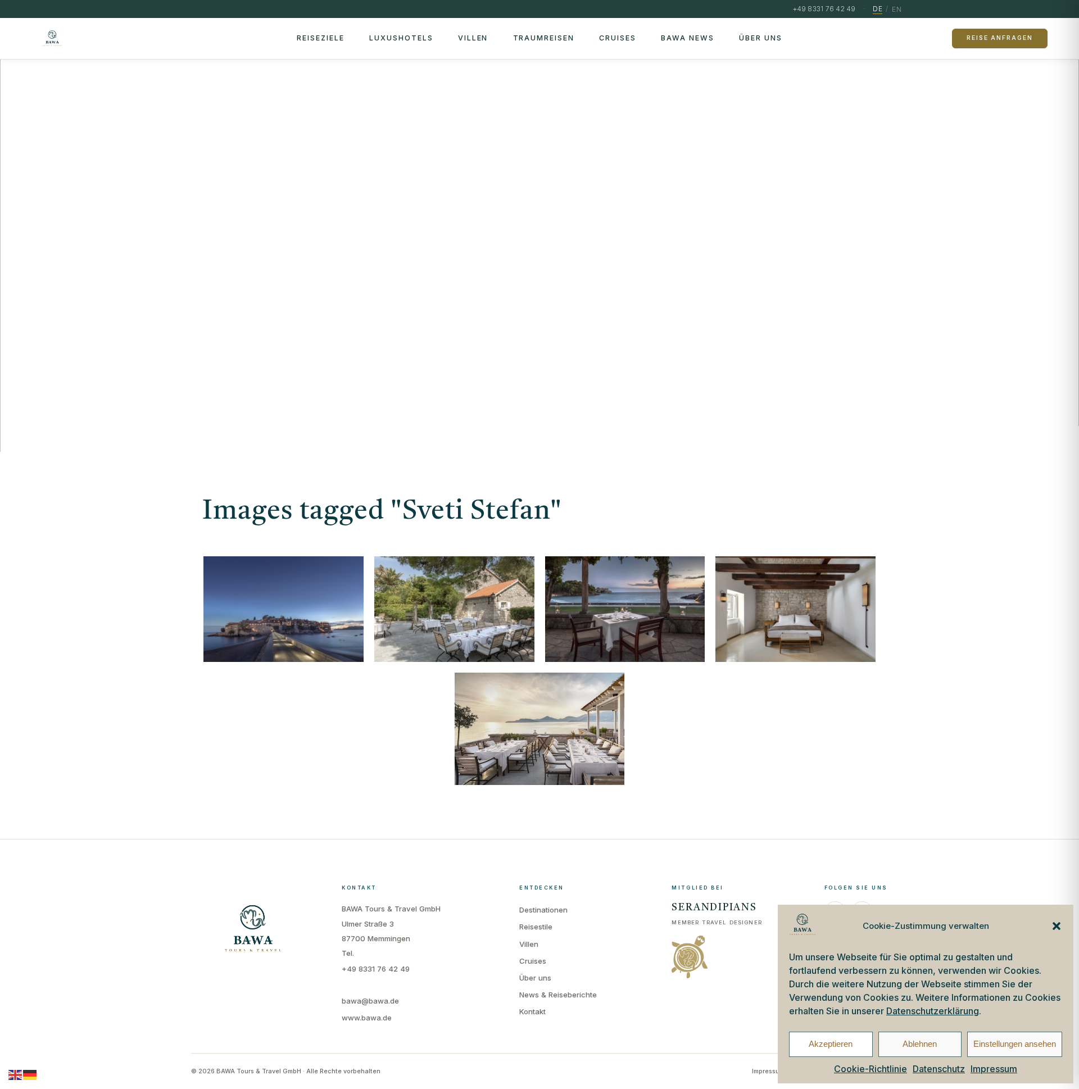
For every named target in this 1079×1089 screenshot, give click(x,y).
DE (877, 8)
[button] (1056, 926)
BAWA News (687, 38)
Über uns (760, 38)
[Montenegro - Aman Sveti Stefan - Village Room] (795, 609)
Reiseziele (320, 38)
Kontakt (532, 1011)
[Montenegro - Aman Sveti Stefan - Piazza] (454, 609)
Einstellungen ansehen (1014, 1044)
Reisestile (535, 926)
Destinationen (543, 909)
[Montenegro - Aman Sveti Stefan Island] (283, 609)
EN (896, 9)
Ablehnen (920, 1044)
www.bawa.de (367, 1017)
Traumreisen (544, 38)
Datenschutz (939, 1068)
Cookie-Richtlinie (870, 1068)
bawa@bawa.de (370, 1000)
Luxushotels (401, 38)
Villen (473, 38)
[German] (30, 1074)
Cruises (617, 38)
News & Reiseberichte (558, 994)
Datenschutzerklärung (932, 1011)
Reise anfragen (999, 38)
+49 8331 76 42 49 (376, 968)
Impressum (994, 1068)
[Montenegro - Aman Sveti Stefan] (625, 609)
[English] (15, 1074)
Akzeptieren (831, 1044)
